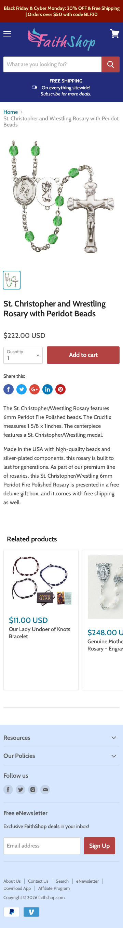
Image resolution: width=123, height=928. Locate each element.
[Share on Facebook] (8, 389)
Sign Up (99, 846)
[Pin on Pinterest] (60, 389)
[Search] (110, 64)
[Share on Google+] (34, 389)
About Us (11, 881)
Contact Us (38, 881)
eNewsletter (87, 881)
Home (10, 112)
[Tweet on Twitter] (21, 389)
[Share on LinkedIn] (47, 389)
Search (62, 881)
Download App (17, 888)
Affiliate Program (54, 888)
